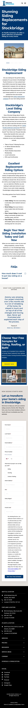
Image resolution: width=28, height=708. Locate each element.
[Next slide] (25, 52)
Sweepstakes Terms (19, 704)
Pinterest (6, 680)
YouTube (6, 677)
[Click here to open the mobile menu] (25, 3)
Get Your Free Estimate (14, 576)
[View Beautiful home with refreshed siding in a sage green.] (14, 52)
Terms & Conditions (9, 704)
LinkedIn (6, 674)
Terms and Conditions (13, 568)
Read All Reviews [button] (13, 327)
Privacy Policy (11, 571)
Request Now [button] (9, 364)
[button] (22, 3)
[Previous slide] (2, 52)
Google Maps (8, 685)
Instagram (7, 683)
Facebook (7, 672)
